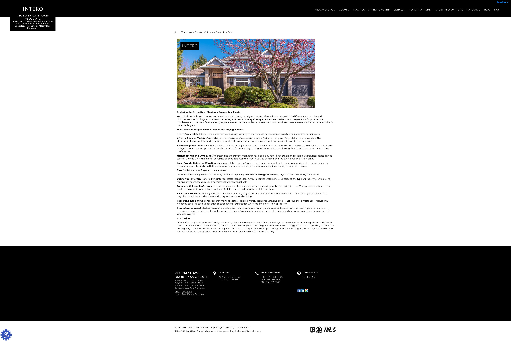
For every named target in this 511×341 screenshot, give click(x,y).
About (343, 10)
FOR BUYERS (473, 10)
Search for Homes (420, 10)
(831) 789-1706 (272, 282)
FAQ (496, 10)
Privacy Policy (244, 327)
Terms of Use (216, 331)
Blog (487, 10)
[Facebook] (299, 290)
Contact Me (193, 327)
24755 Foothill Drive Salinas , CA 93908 (229, 278)
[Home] (33, 9)
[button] (6, 335)
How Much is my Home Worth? (371, 10)
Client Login (230, 327)
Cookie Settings (253, 331)
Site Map (205, 327)
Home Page (180, 327)
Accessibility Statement (234, 331)
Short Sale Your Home (449, 10)
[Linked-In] (302, 290)
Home (177, 32)
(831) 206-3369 (275, 277)
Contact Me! (309, 277)
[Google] (306, 290)
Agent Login (217, 327)
